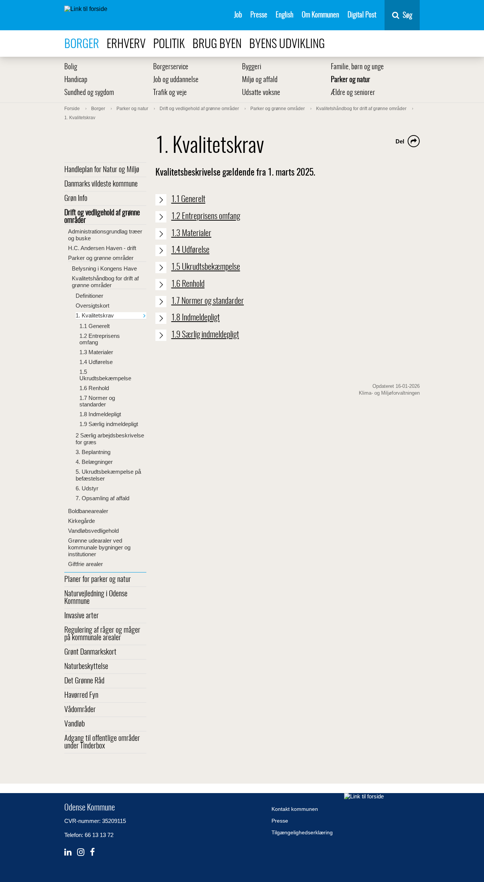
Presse (258, 15)
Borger (81, 44)
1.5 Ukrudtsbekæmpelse (105, 375)
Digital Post (361, 15)
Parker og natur (350, 80)
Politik (169, 44)
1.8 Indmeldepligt (100, 414)
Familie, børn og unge (357, 67)
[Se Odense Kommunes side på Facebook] (92, 852)
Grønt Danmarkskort (90, 652)
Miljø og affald (260, 80)
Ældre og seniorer (353, 92)
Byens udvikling (287, 44)
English (284, 15)
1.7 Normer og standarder (97, 401)
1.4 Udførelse (96, 362)
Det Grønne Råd (84, 681)
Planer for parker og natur (97, 579)
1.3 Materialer (96, 352)
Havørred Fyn (81, 695)
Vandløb (74, 724)
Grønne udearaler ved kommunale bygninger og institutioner (99, 547)
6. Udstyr (87, 488)
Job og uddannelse (176, 80)
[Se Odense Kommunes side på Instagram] (80, 852)
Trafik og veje (170, 92)
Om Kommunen (320, 15)
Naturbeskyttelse (86, 666)
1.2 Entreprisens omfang (99, 339)
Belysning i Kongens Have (104, 268)
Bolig (70, 67)
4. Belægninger (94, 462)
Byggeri (251, 67)
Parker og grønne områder (100, 258)
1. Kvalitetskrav (95, 315)
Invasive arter (81, 616)
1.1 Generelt (94, 326)
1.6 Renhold (94, 388)
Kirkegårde (81, 521)
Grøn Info (75, 198)
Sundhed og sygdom (89, 92)
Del (400, 141)
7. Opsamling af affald (102, 498)
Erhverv (126, 44)
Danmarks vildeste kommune (101, 184)
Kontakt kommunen (294, 809)
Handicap (75, 80)
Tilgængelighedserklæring (302, 832)
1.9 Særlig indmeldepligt (108, 424)
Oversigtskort (92, 305)
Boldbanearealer (88, 511)
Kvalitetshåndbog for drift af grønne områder (105, 281)
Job (238, 15)
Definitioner (89, 295)
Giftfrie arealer (85, 564)
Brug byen (217, 44)
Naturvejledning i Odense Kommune (95, 597)
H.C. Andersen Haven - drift (102, 248)
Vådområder (80, 710)
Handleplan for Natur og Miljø (101, 170)
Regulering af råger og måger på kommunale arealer (102, 634)
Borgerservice (170, 67)
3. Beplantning (93, 452)
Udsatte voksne (261, 92)
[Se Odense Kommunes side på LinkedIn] (67, 852)
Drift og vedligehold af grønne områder (102, 216)
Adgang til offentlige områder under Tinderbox (102, 742)
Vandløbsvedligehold (93, 530)
